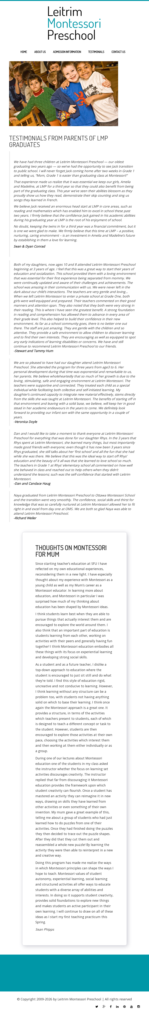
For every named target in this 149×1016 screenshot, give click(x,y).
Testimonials (96, 52)
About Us (40, 52)
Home (24, 52)
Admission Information (67, 52)
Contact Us (118, 52)
